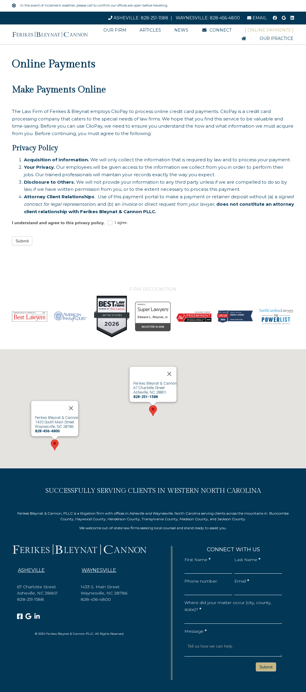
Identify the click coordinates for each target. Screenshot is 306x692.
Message (195, 631)
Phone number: (201, 581)
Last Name (247, 559)
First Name (197, 559)
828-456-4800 (225, 18)
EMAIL (259, 18)
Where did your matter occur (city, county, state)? (227, 606)
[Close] (169, 374)
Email (241, 581)
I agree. (121, 222)
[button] (153, 411)
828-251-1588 (154, 18)
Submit (22, 241)
